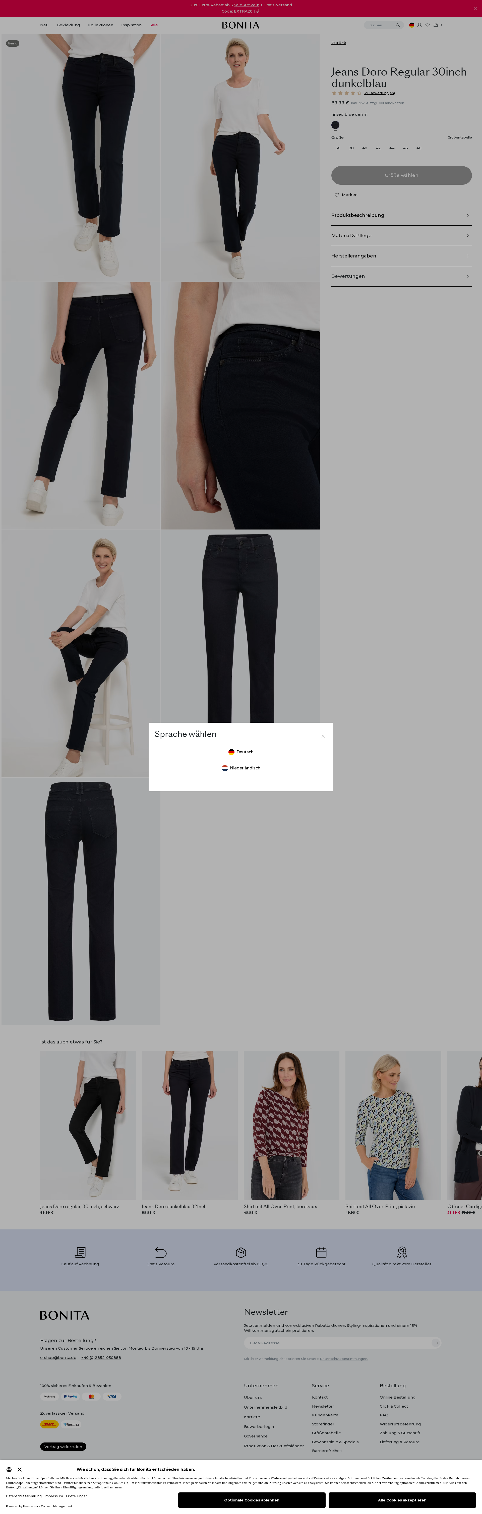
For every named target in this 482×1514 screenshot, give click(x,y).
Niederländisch (245, 768)
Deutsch (245, 752)
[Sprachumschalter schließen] (323, 736)
